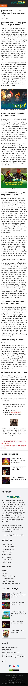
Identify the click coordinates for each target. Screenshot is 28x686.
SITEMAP (14, 677)
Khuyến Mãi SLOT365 (8, 547)
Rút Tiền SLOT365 (7, 552)
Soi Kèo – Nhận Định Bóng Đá (11, 583)
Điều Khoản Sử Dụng (8, 576)
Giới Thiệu (5, 571)
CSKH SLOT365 (7, 559)
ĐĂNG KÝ (3, 6)
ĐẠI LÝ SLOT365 (7, 557)
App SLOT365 (6, 554)
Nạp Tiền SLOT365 (8, 549)
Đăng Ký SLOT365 (7, 544)
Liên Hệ (4, 573)
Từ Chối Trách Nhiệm (8, 581)
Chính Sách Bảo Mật (8, 578)
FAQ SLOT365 (6, 562)
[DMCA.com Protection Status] (14, 670)
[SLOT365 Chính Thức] (18, 2)
